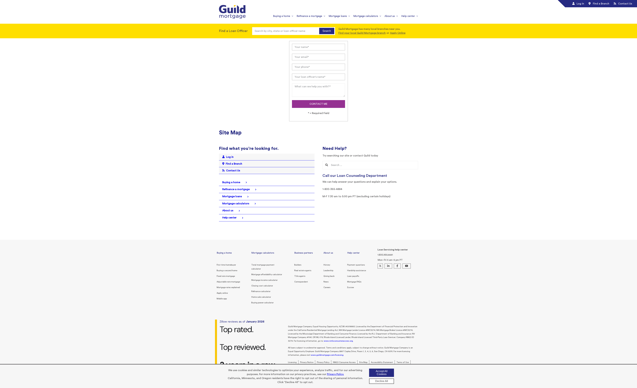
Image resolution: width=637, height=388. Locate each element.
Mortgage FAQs (354, 282)
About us (328, 253)
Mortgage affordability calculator (266, 274)
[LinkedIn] (388, 266)
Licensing (292, 362)
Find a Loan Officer (233, 31)
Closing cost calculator (262, 286)
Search (326, 31)
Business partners (303, 253)
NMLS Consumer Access (344, 362)
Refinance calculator (260, 291)
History (326, 265)
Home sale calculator (261, 297)
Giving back (328, 276)
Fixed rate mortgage (226, 276)
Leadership (328, 270)
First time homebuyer (226, 265)
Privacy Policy (323, 362)
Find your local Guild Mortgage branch (362, 33)
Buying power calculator (262, 303)
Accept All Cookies (382, 373)
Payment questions (356, 265)
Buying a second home (227, 270)
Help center (353, 253)
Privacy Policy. (335, 374)
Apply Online (397, 33)
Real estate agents (302, 270)
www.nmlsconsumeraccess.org (338, 341)
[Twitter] (380, 266)
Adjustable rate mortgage (228, 282)
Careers (326, 287)
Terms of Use (402, 362)
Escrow (350, 287)
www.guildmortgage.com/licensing (327, 355)
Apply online (222, 293)
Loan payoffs (353, 276)
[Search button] (326, 165)
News (326, 282)
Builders (297, 265)
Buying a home (224, 253)
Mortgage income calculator (264, 280)
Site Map (363, 362)
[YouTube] (406, 266)
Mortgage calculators (262, 253)
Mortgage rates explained (228, 287)
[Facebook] (397, 266)
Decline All (381, 381)
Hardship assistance (356, 270)
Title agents (299, 276)
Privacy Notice (306, 362)
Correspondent (301, 282)
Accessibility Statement (382, 362)
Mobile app (222, 299)
